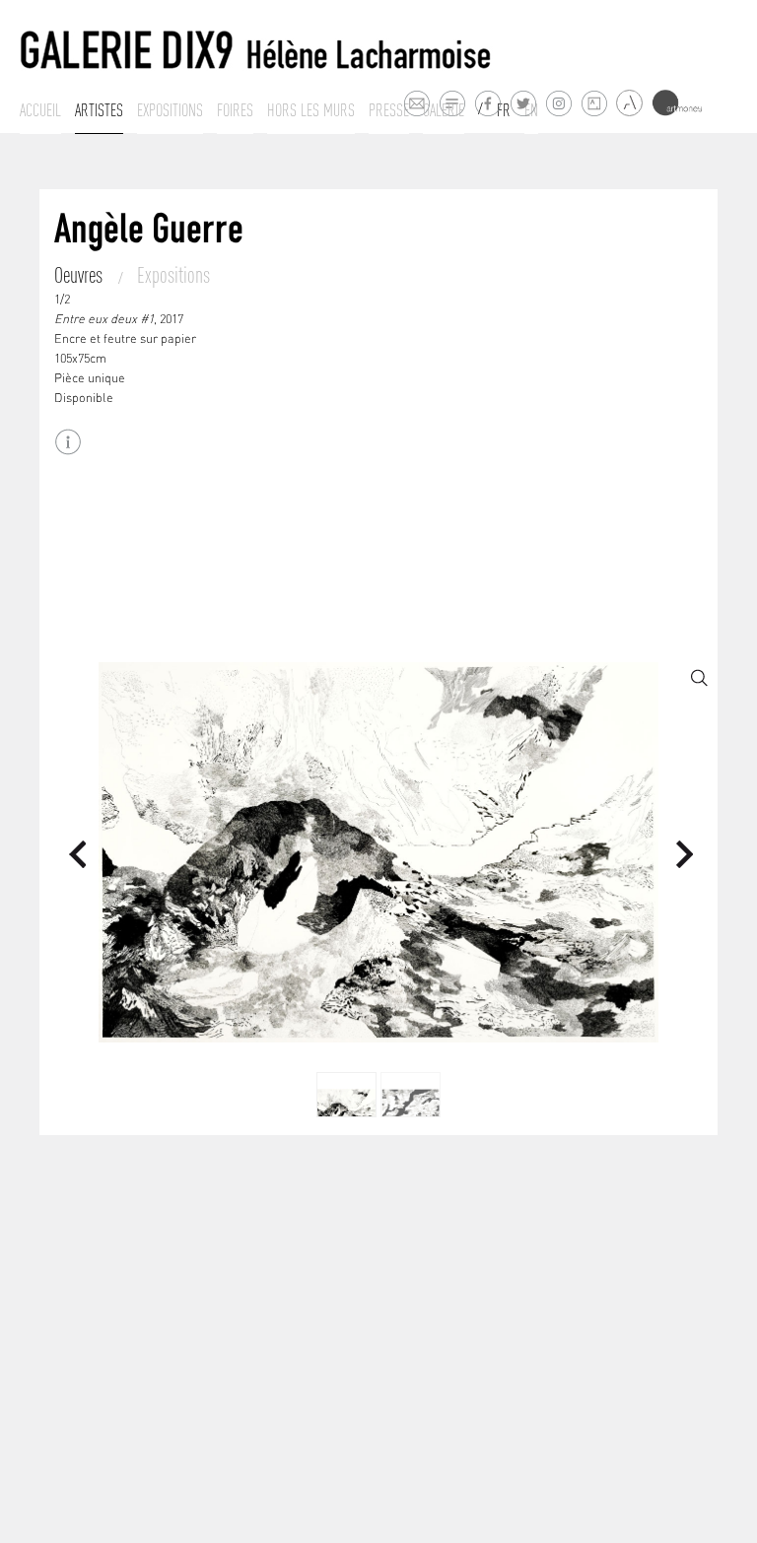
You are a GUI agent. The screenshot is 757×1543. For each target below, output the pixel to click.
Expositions (170, 110)
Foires (235, 110)
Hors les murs (311, 110)
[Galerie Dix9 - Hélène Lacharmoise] (256, 50)
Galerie (443, 110)
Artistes (99, 110)
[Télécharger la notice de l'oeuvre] (67, 442)
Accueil (40, 110)
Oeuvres (80, 275)
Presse (389, 110)
